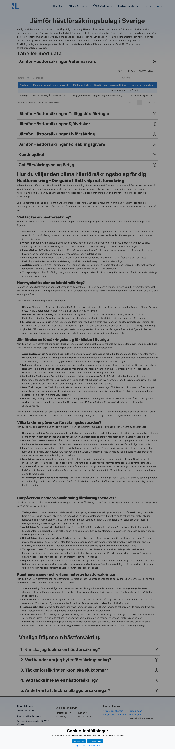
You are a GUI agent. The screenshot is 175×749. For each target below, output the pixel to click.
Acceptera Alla (95, 741)
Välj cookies (79, 741)
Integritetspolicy (80, 745)
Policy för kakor (95, 745)
